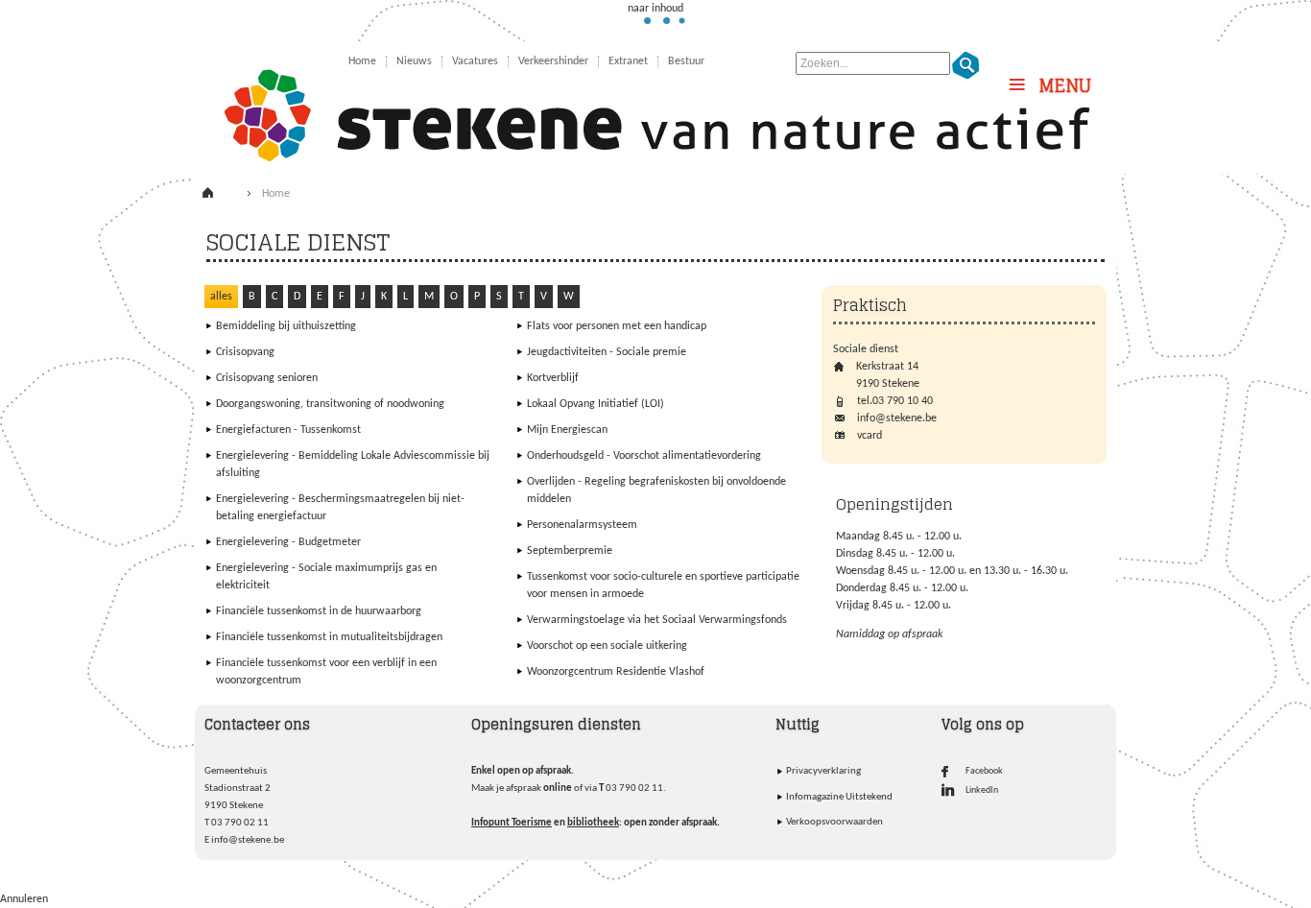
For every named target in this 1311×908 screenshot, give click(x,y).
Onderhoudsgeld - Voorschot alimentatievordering (644, 456)
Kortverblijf (553, 378)
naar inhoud (655, 8)
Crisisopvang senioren (267, 378)
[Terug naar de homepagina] (655, 104)
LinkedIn (981, 790)
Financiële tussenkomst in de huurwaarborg (318, 611)
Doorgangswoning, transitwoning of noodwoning (330, 404)
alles (221, 296)
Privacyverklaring (823, 771)
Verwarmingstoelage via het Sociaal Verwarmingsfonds (657, 620)
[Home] (221, 196)
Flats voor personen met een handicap (616, 326)
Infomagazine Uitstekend (839, 797)
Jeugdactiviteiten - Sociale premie (606, 352)
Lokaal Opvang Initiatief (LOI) (595, 404)
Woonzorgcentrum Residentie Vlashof (615, 672)
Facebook (984, 771)
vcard (869, 436)
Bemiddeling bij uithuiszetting (286, 326)
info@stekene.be (247, 840)
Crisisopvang (245, 352)
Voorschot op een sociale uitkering (607, 646)
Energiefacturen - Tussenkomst (288, 430)
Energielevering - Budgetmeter (288, 542)
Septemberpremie (569, 551)
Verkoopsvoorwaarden (834, 822)
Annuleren (24, 899)
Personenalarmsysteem (582, 525)
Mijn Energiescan (567, 430)
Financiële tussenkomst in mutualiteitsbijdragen (329, 637)
